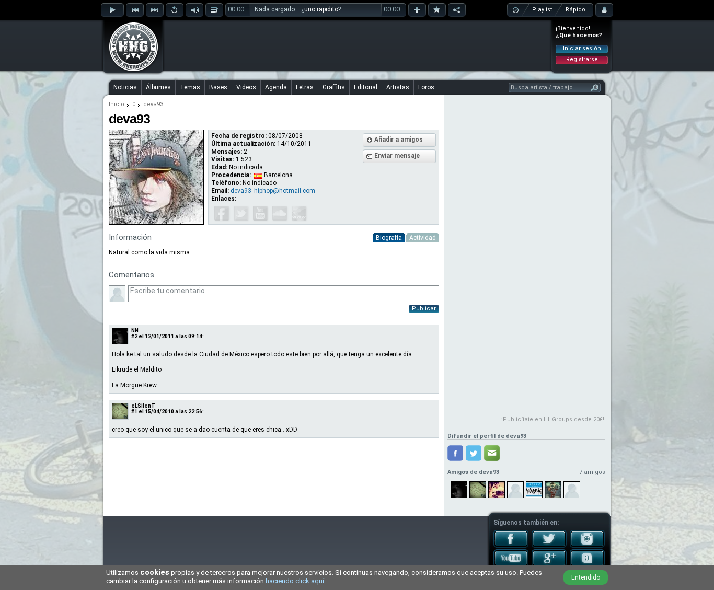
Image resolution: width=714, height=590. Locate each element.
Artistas (397, 87)
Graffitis (334, 87)
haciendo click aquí (295, 581)
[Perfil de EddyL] (572, 490)
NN (135, 330)
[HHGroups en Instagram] (587, 545)
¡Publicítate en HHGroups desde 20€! (552, 419)
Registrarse (582, 59)
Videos (246, 87)
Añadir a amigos (398, 139)
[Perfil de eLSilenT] (478, 490)
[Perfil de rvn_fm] (553, 490)
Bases (218, 87)
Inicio (116, 104)
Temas (190, 87)
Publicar (424, 308)
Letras (305, 87)
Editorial (365, 87)
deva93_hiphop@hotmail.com (273, 190)
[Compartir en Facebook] (455, 453)
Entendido (585, 577)
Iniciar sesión (582, 48)
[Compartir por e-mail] (492, 453)
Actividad (422, 237)
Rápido (575, 9)
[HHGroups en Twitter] (549, 545)
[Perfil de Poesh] (515, 490)
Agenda (276, 87)
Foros (426, 87)
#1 (134, 411)
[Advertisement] (357, 45)
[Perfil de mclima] (534, 490)
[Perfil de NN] (459, 490)
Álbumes (158, 87)
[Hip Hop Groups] (130, 70)
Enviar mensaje (397, 155)
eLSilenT (143, 406)
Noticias (125, 87)
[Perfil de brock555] (496, 490)
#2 (134, 336)
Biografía (389, 237)
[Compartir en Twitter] (473, 453)
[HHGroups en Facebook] (510, 545)
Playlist (542, 9)
